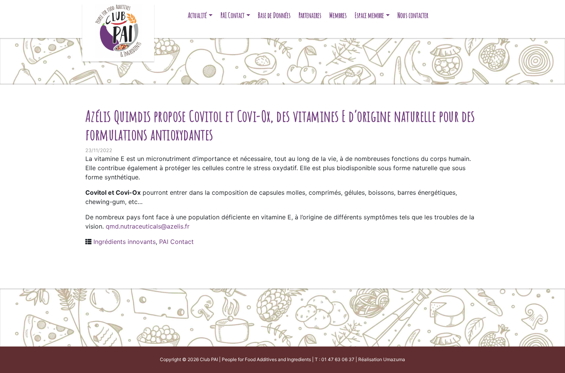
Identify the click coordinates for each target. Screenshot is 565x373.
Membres (338, 15)
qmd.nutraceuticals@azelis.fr (147, 226)
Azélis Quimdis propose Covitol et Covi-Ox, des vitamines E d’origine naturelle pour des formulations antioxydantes (280, 125)
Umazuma (394, 359)
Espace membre (369, 15)
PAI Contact (232, 15)
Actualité (197, 15)
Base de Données (274, 15)
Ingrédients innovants (124, 241)
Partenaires (310, 15)
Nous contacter (412, 15)
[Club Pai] (118, 30)
